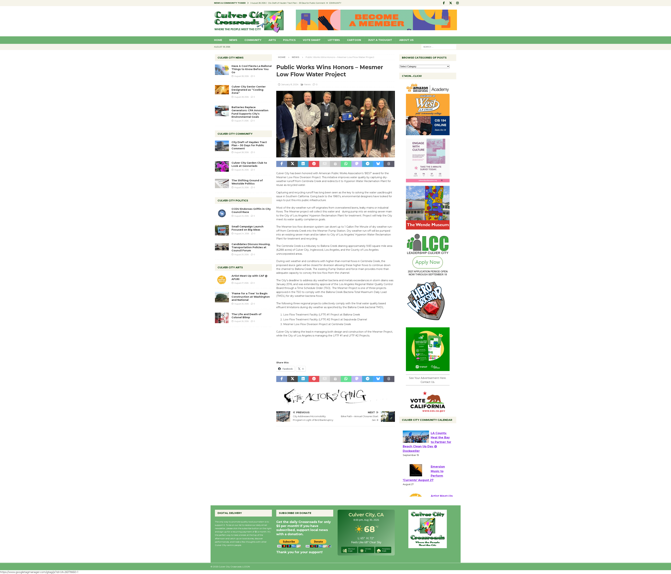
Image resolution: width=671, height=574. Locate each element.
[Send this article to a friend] (324, 164)
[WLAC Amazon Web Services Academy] (428, 133)
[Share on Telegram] (367, 164)
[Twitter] (451, 3)
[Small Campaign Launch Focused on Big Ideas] (222, 230)
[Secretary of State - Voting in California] (427, 410)
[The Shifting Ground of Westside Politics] (222, 183)
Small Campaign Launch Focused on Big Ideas (248, 228)
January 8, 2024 (289, 84)
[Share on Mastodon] (356, 164)
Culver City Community (235, 133)
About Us (406, 40)
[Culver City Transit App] (428, 369)
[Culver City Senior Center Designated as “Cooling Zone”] (222, 89)
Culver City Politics (233, 200)
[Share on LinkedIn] (303, 164)
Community (252, 40)
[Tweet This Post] (292, 164)
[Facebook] (444, 3)
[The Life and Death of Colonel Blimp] (222, 318)
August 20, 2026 (241, 254)
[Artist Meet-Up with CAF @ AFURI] (222, 279)
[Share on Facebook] (281, 164)
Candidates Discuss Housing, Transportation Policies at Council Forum (251, 247)
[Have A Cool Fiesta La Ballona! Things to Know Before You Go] (222, 69)
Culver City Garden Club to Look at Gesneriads (249, 164)
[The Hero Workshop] (428, 322)
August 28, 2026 (241, 76)
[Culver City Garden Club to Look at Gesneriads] (222, 166)
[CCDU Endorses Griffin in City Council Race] (222, 212)
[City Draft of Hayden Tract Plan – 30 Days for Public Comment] (222, 146)
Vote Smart (312, 40)
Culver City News (231, 57)
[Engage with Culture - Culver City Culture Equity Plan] (428, 180)
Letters (334, 40)
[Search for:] (438, 46)
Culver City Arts (230, 267)
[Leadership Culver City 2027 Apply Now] (428, 274)
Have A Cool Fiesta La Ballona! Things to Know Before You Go (252, 69)
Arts (272, 40)
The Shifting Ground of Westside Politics (247, 182)
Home (218, 40)
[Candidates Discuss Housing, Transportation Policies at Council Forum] (222, 248)
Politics (289, 40)
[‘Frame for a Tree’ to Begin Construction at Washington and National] (222, 297)
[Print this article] (335, 164)
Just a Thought (380, 40)
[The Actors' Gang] (335, 402)
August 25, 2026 (241, 187)
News (233, 40)
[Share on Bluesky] (378, 164)
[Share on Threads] (389, 164)
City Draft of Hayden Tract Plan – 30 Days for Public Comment (249, 145)
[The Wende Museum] (428, 227)
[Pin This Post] (314, 164)
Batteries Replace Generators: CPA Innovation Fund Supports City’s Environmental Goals (250, 112)
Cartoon (354, 40)
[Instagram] (457, 3)
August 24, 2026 (241, 233)
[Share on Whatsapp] (346, 164)
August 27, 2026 (241, 120)
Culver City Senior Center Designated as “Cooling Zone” (249, 90)
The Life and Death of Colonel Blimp (246, 316)
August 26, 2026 (241, 170)
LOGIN (246, 566)
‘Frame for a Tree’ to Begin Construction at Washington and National (251, 296)
